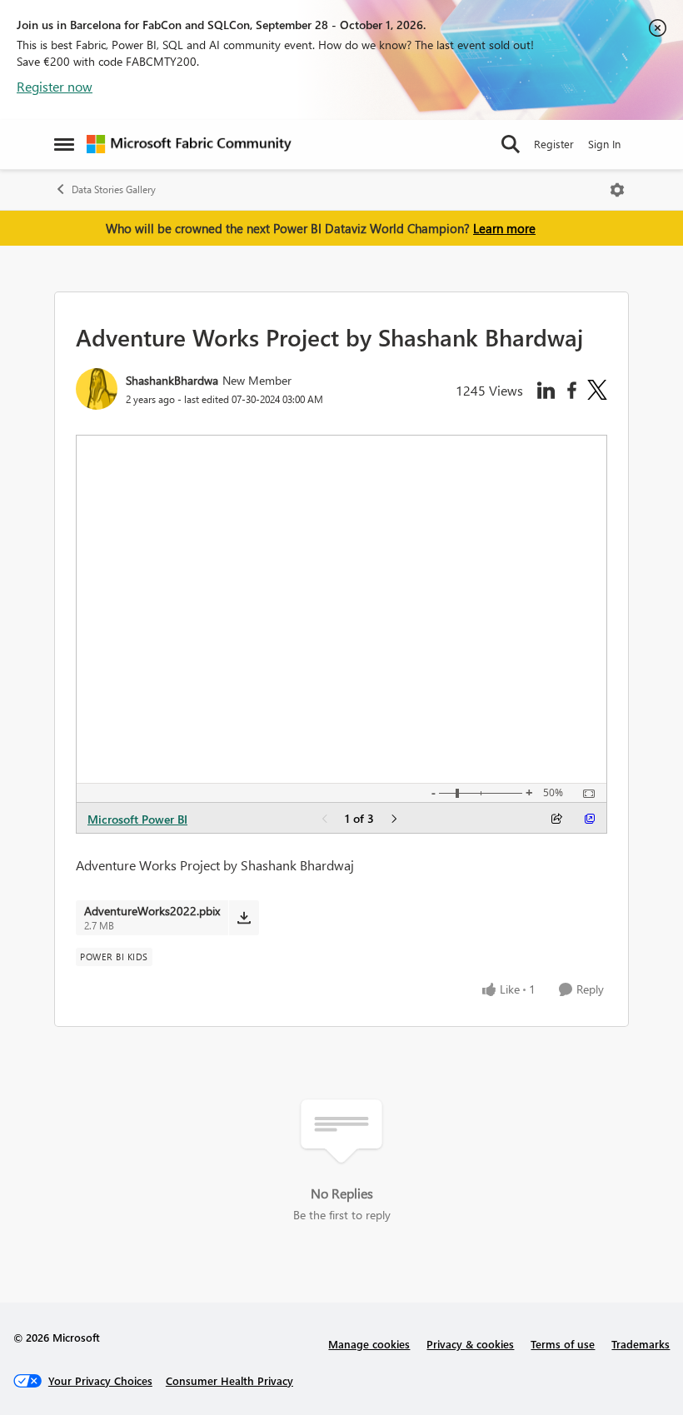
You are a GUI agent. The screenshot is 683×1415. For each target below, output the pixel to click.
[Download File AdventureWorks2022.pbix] (243, 917)
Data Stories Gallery (114, 189)
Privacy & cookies (470, 1344)
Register (554, 144)
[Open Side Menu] (64, 144)
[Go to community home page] (189, 144)
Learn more (504, 228)
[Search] (511, 144)
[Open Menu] (617, 190)
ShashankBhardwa (172, 380)
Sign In (604, 144)
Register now (54, 86)
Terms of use (563, 1344)
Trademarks (640, 1344)
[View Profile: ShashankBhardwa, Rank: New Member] (96, 389)
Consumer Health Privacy (229, 1380)
